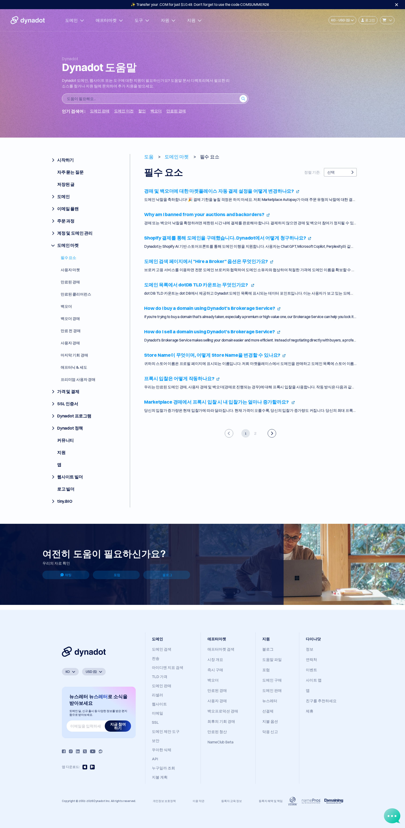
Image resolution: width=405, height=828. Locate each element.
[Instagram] (71, 751)
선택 (331, 172)
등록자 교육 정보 (231, 801)
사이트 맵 (314, 680)
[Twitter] (85, 751)
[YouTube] (92, 751)
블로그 (167, 575)
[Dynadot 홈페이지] (28, 20)
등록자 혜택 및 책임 (271, 801)
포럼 (117, 575)
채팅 (68, 575)
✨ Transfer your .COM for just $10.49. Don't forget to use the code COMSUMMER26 (200, 4)
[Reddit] (100, 751)
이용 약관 (198, 801)
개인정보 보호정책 (164, 801)
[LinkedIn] (78, 751)
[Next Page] (272, 433)
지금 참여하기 (118, 726)
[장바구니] (387, 20)
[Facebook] (64, 751)
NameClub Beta (220, 742)
